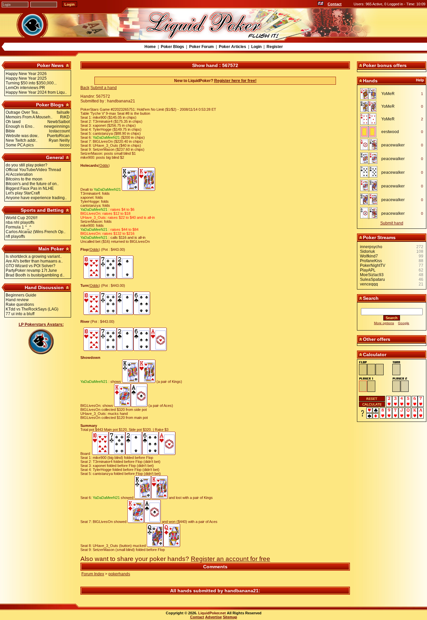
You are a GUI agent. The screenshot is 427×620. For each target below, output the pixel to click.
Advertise (213, 617)
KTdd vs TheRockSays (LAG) (32, 309)
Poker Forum (201, 46)
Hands (370, 80)
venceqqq (369, 284)
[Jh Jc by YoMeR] (370, 93)
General (55, 157)
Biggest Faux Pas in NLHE (30, 188)
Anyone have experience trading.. (36, 197)
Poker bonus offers (385, 65)
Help (420, 80)
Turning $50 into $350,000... (31, 83)
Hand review (17, 299)
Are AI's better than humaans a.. (34, 261)
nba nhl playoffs (20, 222)
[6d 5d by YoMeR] (370, 119)
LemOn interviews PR (25, 87)
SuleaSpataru (372, 279)
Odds (103, 165)
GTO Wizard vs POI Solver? (30, 265)
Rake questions (20, 304)
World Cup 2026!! (21, 217)
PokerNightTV (372, 265)
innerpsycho (371, 246)
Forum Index (92, 574)
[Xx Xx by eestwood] (370, 131)
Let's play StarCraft (23, 193)
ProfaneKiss (371, 260)
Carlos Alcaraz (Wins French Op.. (35, 231)
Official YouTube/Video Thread (33, 169)
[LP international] (321, 4)
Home (150, 46)
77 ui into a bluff (20, 314)
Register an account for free (230, 558)
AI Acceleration (19, 174)
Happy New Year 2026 (26, 73)
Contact (335, 4)
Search (371, 298)
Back (84, 87)
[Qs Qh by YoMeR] (370, 106)
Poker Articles (232, 46)
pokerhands (119, 574)
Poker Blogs (172, 46)
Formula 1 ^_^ (18, 227)
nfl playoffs (15, 236)
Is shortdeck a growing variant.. (34, 256)
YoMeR (388, 93)
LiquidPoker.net (212, 613)
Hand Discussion (44, 287)
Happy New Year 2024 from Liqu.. (36, 92)
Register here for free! (235, 80)
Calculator (374, 354)
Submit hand (391, 223)
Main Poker (51, 248)
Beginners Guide (21, 295)
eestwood (390, 131)
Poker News (50, 65)
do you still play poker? (26, 165)
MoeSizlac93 (372, 274)
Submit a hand (103, 87)
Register (275, 46)
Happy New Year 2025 (26, 78)
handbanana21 (242, 590)
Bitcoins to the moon (24, 179)
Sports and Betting (42, 210)
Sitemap (230, 617)
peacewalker (393, 145)
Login (256, 46)
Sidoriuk (367, 251)
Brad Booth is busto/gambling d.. (35, 275)
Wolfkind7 (369, 256)
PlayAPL (368, 270)
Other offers (376, 339)
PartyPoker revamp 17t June (31, 270)
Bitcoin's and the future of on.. (32, 183)
